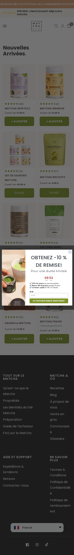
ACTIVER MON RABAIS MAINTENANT (49, 301)
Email (31, 291)
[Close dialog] (69, 251)
